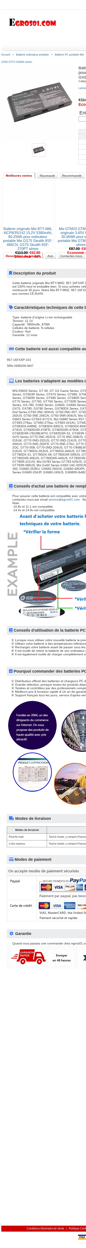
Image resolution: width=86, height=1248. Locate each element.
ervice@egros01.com (64, 499)
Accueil (53, 37)
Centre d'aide (74, 37)
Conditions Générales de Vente (45, 1228)
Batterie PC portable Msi (69, 54)
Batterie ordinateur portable (32, 54)
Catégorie (23, 37)
